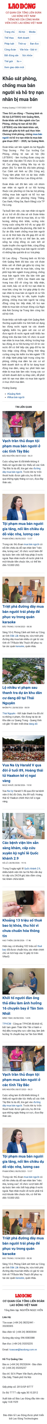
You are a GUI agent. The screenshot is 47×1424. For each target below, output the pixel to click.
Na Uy (10, 791)
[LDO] (23, 424)
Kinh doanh (23, 37)
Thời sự (22, 43)
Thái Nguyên (8, 713)
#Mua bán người (15, 397)
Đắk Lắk (14, 635)
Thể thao (9, 37)
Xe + (19, 61)
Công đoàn (10, 49)
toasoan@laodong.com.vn (23, 1349)
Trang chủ (9, 31)
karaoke (20, 646)
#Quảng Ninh (14, 393)
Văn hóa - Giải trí (28, 49)
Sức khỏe (27, 55)
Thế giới (8, 61)
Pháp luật (9, 43)
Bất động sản (11, 55)
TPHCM (6, 1023)
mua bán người (31, 544)
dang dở (33, 723)
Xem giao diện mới (14, 67)
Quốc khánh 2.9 (32, 868)
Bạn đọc (34, 43)
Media (32, 31)
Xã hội (22, 31)
